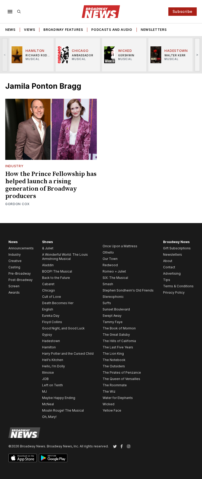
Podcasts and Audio (111, 30)
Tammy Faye (113, 322)
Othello (108, 252)
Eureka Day (50, 316)
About (167, 261)
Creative (15, 261)
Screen (13, 286)
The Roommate (115, 385)
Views (29, 30)
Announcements (21, 248)
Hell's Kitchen (52, 360)
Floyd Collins (52, 322)
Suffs (107, 303)
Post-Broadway (20, 280)
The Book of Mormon (119, 328)
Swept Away (112, 316)
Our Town (110, 259)
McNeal (48, 404)
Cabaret (48, 284)
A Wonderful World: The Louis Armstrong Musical (65, 257)
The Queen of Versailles (121, 379)
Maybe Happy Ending (58, 398)
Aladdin (48, 265)
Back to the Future (56, 278)
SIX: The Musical (115, 278)
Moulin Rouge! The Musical (63, 410)
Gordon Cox (17, 204)
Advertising (172, 273)
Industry (14, 166)
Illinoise (48, 372)
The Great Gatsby (116, 335)
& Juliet (47, 248)
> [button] (197, 55)
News (10, 30)
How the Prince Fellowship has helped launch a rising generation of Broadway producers (51, 185)
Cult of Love (51, 297)
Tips (166, 280)
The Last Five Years (118, 347)
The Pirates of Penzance (122, 372)
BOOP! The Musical (57, 271)
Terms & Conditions (178, 286)
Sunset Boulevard (116, 309)
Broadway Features (63, 30)
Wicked (108, 404)
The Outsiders (114, 366)
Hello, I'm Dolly (53, 366)
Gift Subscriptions (177, 248)
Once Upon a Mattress (120, 246)
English (47, 309)
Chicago (48, 290)
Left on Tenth (52, 385)
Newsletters (154, 30)
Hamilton (49, 347)
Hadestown (51, 341)
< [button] (5, 55)
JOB (45, 379)
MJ (44, 391)
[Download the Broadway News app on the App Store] (22, 458)
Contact (169, 267)
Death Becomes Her (57, 303)
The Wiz (109, 391)
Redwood (110, 265)
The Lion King (113, 353)
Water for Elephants (118, 398)
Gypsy (47, 335)
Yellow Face (112, 410)
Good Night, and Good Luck (63, 328)
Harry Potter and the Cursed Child (68, 353)
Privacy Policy (174, 292)
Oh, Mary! (49, 417)
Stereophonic (113, 297)
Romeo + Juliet (114, 271)
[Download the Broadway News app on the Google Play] (53, 458)
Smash (108, 284)
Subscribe (183, 11)
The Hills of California (119, 341)
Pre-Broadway (19, 273)
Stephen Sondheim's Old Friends (128, 290)
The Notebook (114, 360)
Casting (14, 267)
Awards (14, 292)
